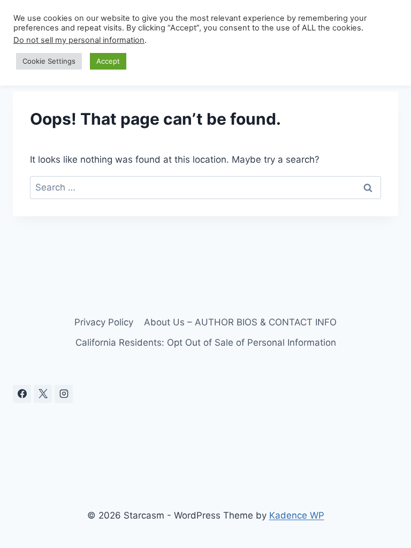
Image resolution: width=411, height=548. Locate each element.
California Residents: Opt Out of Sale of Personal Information (205, 342)
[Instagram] (64, 394)
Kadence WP (296, 515)
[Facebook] (22, 394)
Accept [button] (108, 61)
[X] (43, 394)
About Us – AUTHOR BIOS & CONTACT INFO (240, 322)
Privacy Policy (103, 322)
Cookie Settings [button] (48, 61)
